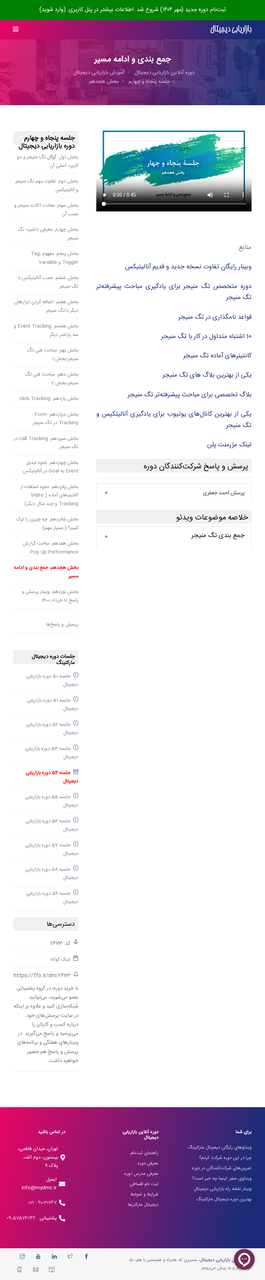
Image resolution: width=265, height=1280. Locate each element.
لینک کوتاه (60, 959)
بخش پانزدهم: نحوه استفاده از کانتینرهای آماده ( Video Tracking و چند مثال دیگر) (49, 495)
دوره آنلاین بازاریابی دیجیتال (164, 72)
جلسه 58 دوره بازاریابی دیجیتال (51, 873)
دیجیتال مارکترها (143, 1205)
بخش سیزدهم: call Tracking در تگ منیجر (46, 443)
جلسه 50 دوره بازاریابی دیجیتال (52, 680)
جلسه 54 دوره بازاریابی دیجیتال (52, 777)
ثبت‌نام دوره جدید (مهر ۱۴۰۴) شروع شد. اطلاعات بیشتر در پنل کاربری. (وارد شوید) (132, 9)
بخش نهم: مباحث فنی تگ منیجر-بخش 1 (52, 354)
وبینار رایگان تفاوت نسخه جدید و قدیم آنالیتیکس (188, 266)
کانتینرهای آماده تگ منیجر (217, 355)
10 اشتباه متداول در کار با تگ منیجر (206, 336)
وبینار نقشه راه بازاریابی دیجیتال (223, 1189)
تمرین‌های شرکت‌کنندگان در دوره (222, 1168)
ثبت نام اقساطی (143, 1184)
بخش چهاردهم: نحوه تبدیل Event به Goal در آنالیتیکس (50, 467)
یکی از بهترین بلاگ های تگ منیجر (207, 375)
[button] (174, 493)
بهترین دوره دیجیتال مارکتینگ (224, 1199)
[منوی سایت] (15, 29)
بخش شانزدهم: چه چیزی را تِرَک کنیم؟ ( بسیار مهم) (47, 523)
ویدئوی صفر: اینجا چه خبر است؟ (222, 1178)
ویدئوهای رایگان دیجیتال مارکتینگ (220, 1147)
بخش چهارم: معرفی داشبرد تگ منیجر (48, 234)
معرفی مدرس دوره (141, 1174)
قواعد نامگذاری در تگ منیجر (215, 317)
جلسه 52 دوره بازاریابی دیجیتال (52, 729)
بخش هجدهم (104, 81)
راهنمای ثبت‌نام (144, 1153)
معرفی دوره (148, 1163)
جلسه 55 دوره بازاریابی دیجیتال (51, 801)
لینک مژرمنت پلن (229, 444)
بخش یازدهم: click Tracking (48, 399)
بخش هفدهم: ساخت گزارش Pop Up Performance (50, 547)
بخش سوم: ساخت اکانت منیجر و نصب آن (46, 209)
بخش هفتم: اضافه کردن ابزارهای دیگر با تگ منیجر (46, 306)
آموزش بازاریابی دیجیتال (99, 72)
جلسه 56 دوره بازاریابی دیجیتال (52, 825)
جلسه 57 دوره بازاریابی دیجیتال (51, 849)
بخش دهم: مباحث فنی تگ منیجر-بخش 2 (51, 378)
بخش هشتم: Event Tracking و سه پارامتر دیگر (46, 330)
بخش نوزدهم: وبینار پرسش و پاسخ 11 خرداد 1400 (50, 596)
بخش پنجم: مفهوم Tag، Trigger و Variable (54, 258)
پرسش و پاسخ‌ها (62, 625)
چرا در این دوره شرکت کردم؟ (225, 1158)
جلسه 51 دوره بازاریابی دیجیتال (52, 704)
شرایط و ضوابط (144, 1194)
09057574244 (22, 1218)
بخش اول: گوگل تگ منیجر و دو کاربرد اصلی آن (47, 161)
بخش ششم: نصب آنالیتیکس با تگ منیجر (48, 282)
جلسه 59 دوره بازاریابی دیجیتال (52, 898)
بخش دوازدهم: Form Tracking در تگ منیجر (55, 418)
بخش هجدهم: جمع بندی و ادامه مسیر (46, 572)
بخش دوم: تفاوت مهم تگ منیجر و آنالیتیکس (46, 185)
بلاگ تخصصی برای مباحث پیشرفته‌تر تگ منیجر (190, 394)
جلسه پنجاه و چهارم (149, 81)
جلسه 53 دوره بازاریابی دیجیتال (51, 753)
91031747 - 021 (42, 1203)
